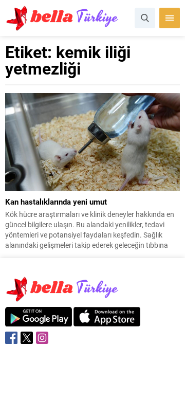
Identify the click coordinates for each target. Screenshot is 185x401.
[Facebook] (11, 338)
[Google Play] (38, 321)
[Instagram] (42, 338)
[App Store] (106, 321)
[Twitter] (27, 338)
